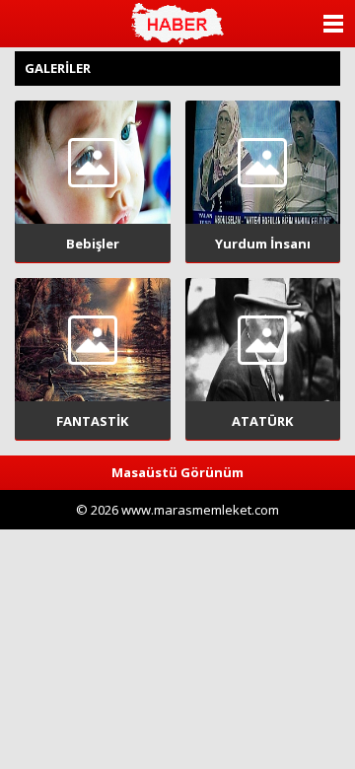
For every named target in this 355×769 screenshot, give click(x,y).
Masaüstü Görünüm (177, 472)
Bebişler (92, 243)
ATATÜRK (262, 421)
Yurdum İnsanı (263, 243)
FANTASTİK (92, 421)
